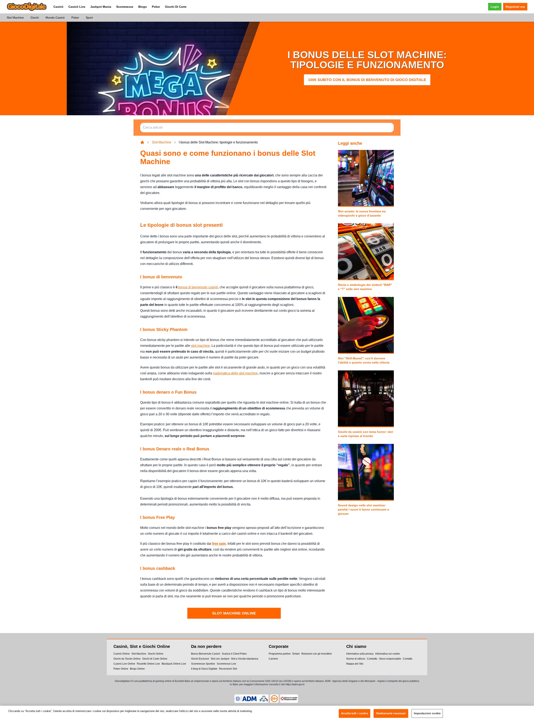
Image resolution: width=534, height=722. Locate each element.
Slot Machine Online (234, 613)
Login (495, 6)
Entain (296, 653)
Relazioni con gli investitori (316, 653)
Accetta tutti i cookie (354, 713)
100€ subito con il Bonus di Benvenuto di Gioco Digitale (367, 80)
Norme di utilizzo (355, 658)
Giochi (34, 17)
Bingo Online (137, 668)
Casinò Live (76, 6)
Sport (89, 17)
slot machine (200, 345)
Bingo (142, 6)
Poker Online (120, 668)
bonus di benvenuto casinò (198, 287)
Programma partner (280, 653)
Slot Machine (15, 17)
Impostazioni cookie (427, 713)
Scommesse (124, 6)
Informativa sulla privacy (360, 653)
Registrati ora (515, 6)
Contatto (407, 658)
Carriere (273, 658)
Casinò (58, 6)
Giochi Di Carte (175, 6)
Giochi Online (155, 653)
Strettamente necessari (391, 713)
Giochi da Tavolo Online (127, 658)
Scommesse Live (226, 663)
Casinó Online (121, 653)
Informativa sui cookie (387, 653)
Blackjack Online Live (174, 663)
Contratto (372, 658)
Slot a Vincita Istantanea (244, 658)
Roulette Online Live (148, 663)
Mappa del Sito (354, 663)
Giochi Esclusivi (200, 658)
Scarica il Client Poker (234, 653)
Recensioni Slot (228, 668)
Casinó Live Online (124, 663)
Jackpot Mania (100, 6)
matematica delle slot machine (235, 373)
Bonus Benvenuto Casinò (205, 653)
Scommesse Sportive (203, 663)
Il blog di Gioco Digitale (204, 668)
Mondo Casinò (55, 17)
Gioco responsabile (390, 658)
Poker (156, 6)
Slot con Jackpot (220, 658)
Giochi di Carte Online (154, 658)
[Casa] (142, 142)
